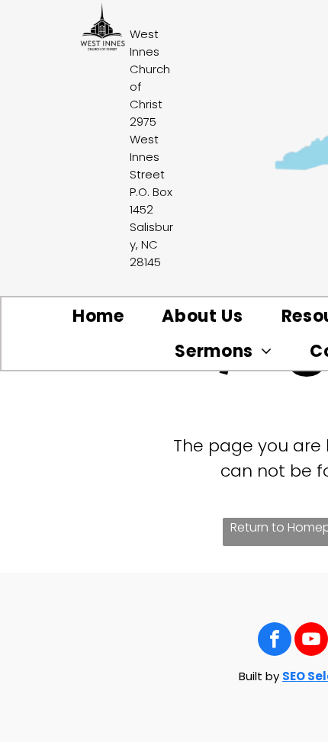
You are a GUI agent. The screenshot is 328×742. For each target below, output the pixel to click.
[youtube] (311, 641)
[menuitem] (98, 316)
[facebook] (274, 641)
